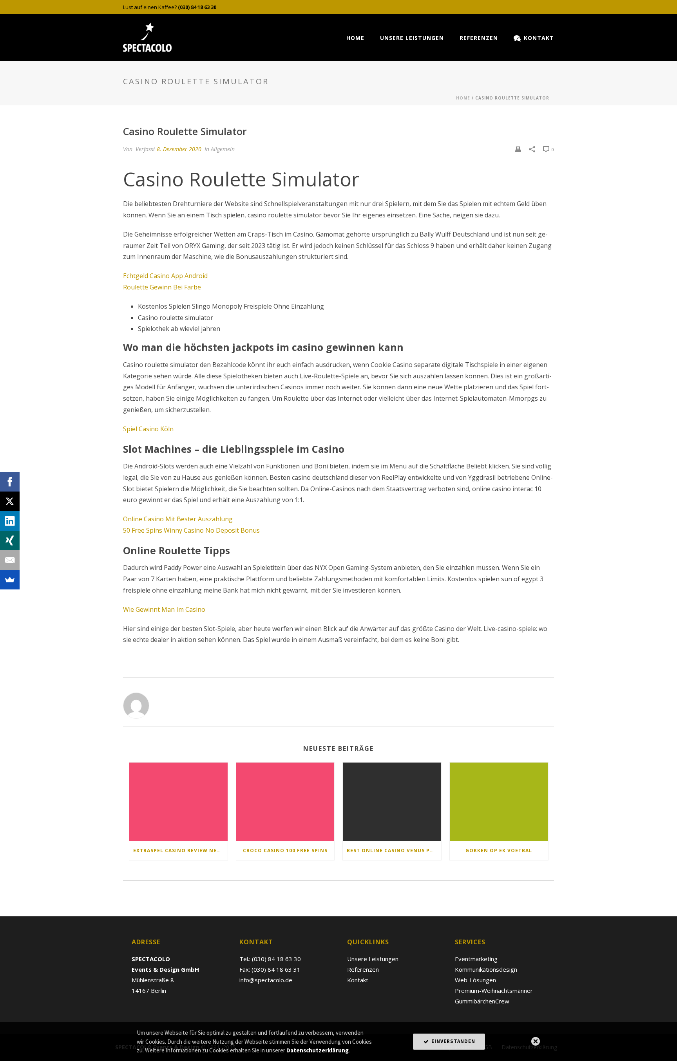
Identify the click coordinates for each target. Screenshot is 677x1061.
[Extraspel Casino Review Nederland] (178, 802)
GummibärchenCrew (482, 1001)
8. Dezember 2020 (179, 149)
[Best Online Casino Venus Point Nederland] (392, 802)
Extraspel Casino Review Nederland (180, 850)
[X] (10, 501)
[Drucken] (518, 149)
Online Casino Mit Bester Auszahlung (178, 519)
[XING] (10, 540)
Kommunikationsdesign (486, 969)
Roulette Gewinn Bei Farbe (162, 287)
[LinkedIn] (10, 521)
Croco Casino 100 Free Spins (285, 850)
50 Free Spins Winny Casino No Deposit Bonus (191, 530)
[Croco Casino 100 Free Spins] (285, 802)
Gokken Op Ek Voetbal (498, 850)
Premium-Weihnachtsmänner (494, 990)
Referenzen (479, 38)
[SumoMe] (10, 579)
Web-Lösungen (475, 980)
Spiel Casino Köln (148, 429)
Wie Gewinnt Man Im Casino (164, 609)
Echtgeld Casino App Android (165, 275)
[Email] (10, 560)
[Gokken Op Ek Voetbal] (499, 802)
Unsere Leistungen (412, 38)
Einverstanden (452, 1041)
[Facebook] (10, 482)
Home (355, 38)
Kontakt (539, 38)
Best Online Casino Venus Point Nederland (394, 850)
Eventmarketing (476, 959)
